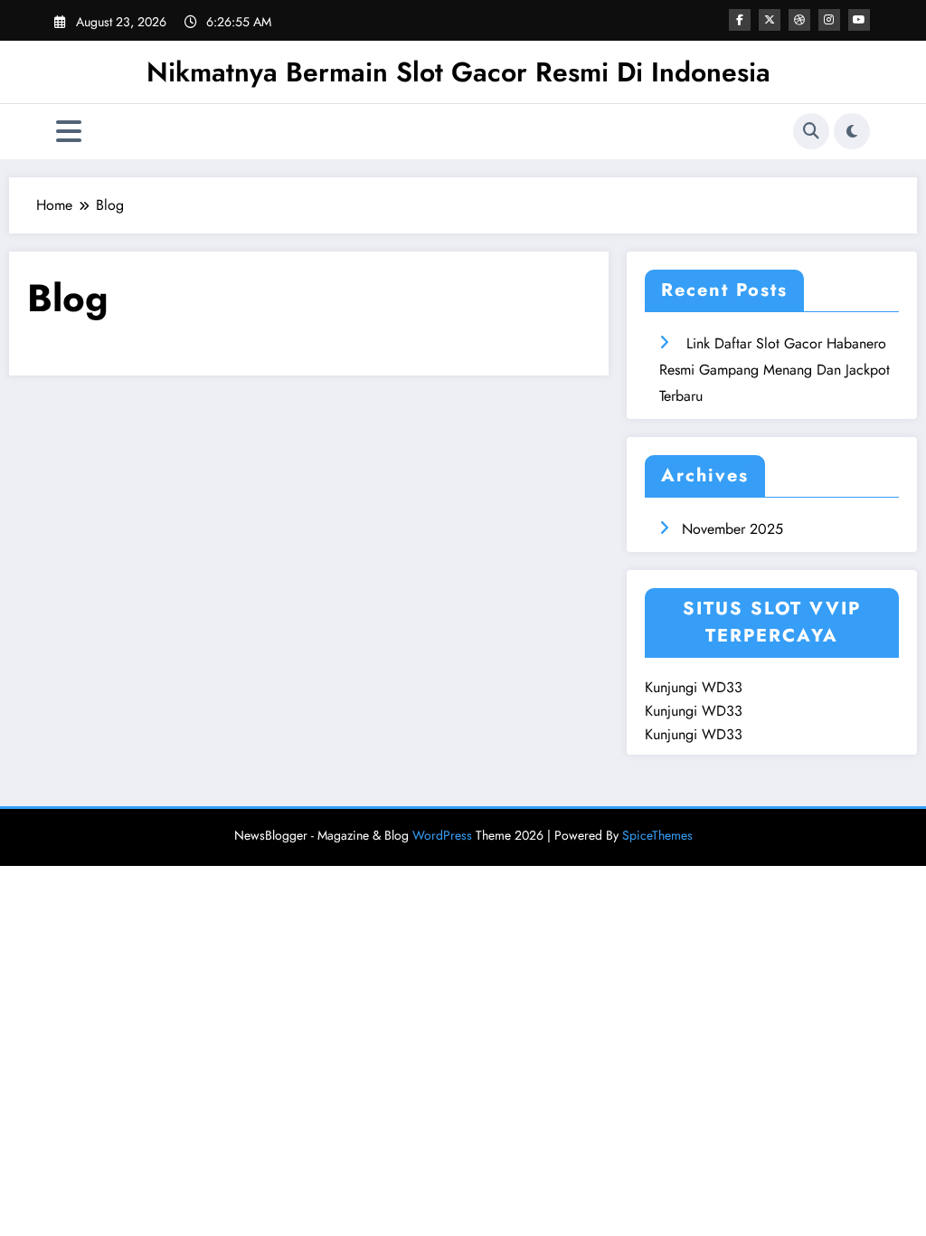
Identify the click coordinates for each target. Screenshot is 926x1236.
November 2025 (732, 528)
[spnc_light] (852, 131)
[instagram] (829, 20)
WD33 (722, 687)
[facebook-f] (740, 20)
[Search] (811, 131)
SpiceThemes (657, 835)
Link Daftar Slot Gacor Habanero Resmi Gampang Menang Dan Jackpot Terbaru (774, 369)
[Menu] (68, 132)
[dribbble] (799, 20)
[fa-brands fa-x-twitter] (769, 20)
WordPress (442, 835)
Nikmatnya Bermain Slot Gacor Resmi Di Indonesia (458, 71)
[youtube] (859, 20)
